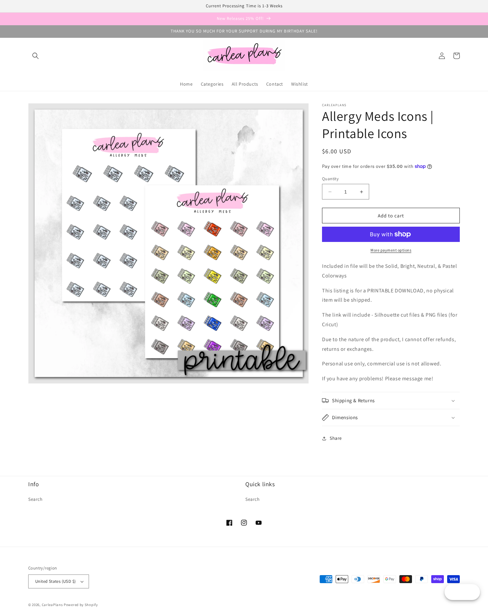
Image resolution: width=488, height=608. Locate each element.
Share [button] (336, 438)
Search (35, 499)
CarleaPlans (52, 604)
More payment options (390, 250)
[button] (35, 55)
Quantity (330, 179)
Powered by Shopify (81, 604)
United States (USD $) (55, 581)
